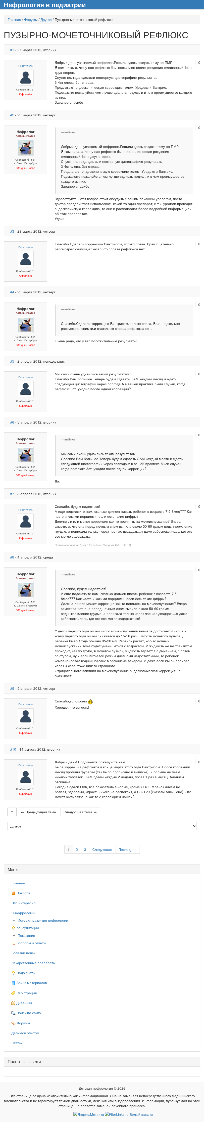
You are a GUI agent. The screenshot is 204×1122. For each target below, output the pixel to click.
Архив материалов (31, 982)
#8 (12, 557)
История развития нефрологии (43, 920)
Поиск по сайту (28, 1012)
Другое (46, 19)
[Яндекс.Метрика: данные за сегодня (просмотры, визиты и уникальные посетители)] (88, 1114)
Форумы (31, 19)
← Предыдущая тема (38, 811)
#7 (12, 493)
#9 (12, 688)
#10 (13, 749)
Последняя (127, 849)
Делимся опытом (25, 1032)
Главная (14, 19)
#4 (12, 291)
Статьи (17, 1042)
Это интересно (23, 902)
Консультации (27, 927)
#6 (12, 422)
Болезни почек (23, 952)
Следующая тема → (80, 811)
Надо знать (25, 972)
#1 (12, 49)
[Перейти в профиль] (26, 77)
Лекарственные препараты (33, 962)
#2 (12, 114)
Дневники (23, 1002)
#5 (12, 361)
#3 (12, 231)
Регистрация (26, 992)
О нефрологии (23, 912)
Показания (26, 935)
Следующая (102, 849)
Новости (22, 892)
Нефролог (26, 131)
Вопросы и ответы (30, 942)
